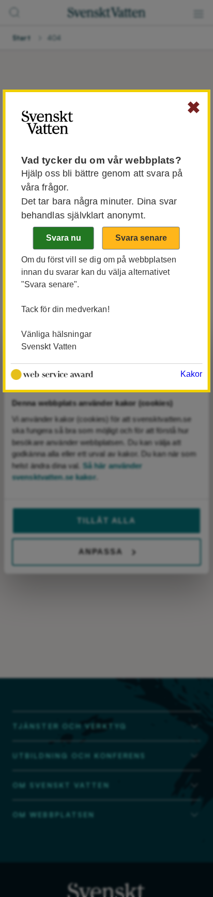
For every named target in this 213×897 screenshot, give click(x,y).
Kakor (191, 374)
